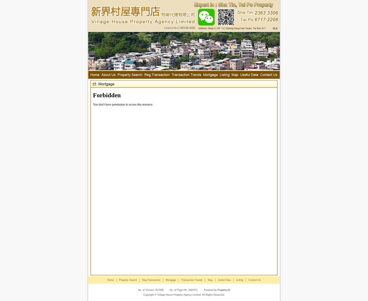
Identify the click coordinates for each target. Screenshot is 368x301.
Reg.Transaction (151, 280)
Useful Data (224, 280)
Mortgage (171, 280)
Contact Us (254, 280)
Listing (239, 280)
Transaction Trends (192, 280)
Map (210, 280)
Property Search (128, 280)
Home (110, 280)
